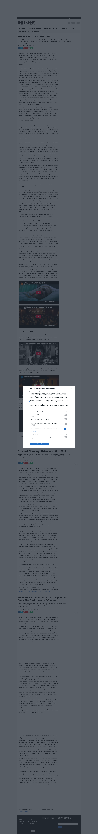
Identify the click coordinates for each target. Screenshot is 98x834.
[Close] (72, 388)
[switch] (65, 415)
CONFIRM (39, 443)
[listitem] (49, 411)
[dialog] (49, 417)
